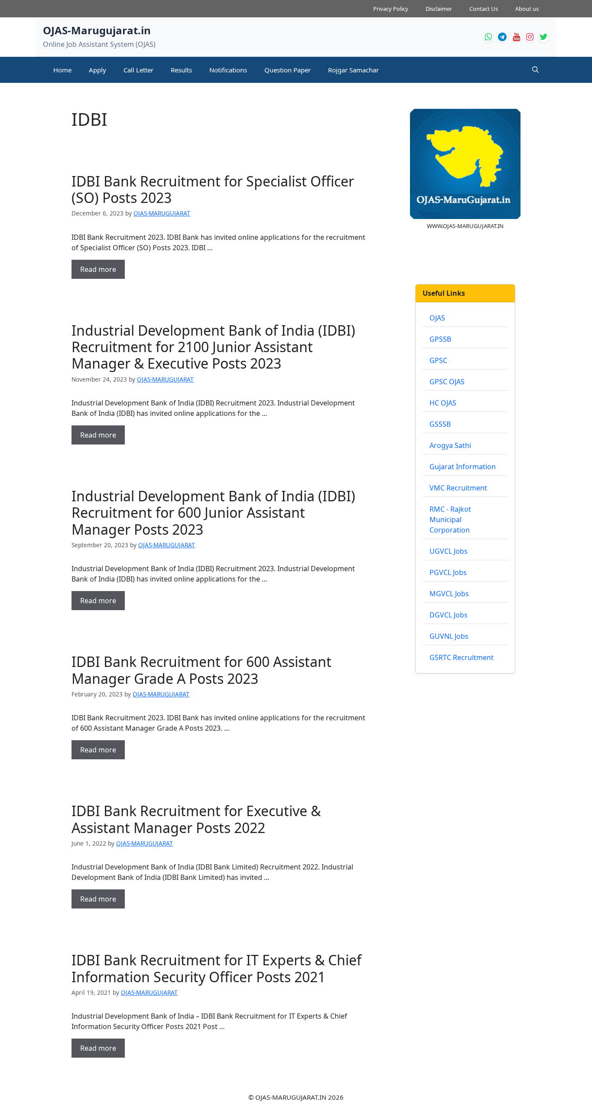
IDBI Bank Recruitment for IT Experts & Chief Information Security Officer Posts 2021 (216, 968)
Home (62, 69)
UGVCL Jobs (448, 551)
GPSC (438, 360)
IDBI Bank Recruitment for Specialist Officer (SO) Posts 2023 (213, 189)
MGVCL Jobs (449, 593)
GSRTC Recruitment (461, 657)
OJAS (437, 318)
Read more (98, 269)
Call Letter (138, 69)
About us (527, 9)
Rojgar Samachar (353, 69)
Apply (97, 69)
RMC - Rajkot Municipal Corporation (450, 519)
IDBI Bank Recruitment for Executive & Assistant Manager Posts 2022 (196, 819)
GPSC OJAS (447, 381)
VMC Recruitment (458, 488)
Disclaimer (439, 9)
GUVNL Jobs (448, 636)
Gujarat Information (462, 466)
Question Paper (287, 69)
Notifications (228, 69)
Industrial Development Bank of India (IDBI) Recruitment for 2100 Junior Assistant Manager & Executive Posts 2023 (213, 347)
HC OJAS (442, 403)
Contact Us (483, 9)
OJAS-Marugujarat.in (97, 30)
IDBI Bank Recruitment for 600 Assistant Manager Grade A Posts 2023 (202, 669)
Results (181, 69)
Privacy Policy (390, 9)
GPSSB (440, 339)
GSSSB (440, 424)
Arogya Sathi (450, 445)
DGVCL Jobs (448, 615)
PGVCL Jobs (448, 572)
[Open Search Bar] (535, 70)
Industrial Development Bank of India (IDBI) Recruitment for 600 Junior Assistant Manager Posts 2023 (213, 513)
